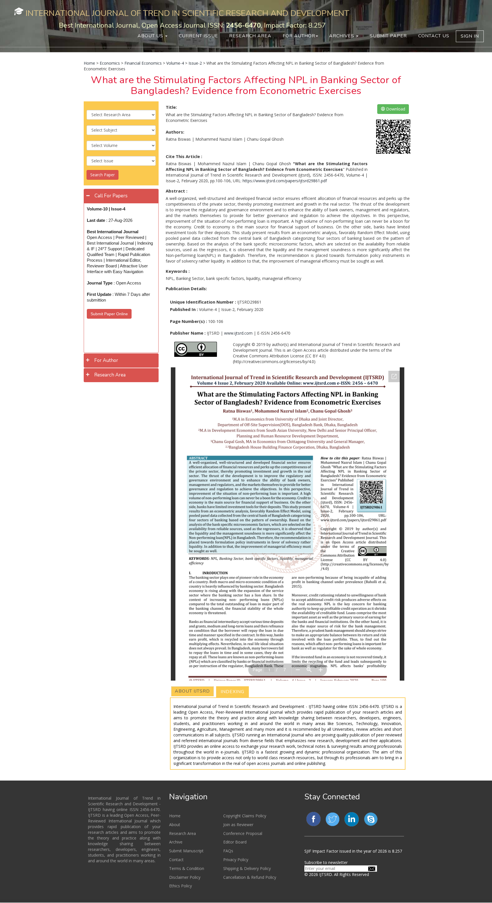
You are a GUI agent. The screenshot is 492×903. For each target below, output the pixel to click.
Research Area (250, 36)
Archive (176, 842)
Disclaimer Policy (184, 877)
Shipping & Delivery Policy (247, 868)
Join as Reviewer (238, 824)
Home (89, 63)
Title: (171, 107)
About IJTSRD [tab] (192, 691)
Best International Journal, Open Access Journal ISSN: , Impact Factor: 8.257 (192, 25)
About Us (151, 36)
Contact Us (433, 36)
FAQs (228, 850)
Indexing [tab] (232, 692)
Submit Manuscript (186, 850)
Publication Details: (186, 288)
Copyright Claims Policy (244, 815)
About (174, 824)
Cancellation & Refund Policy (249, 877)
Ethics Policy (180, 885)
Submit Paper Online (109, 314)
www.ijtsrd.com (238, 333)
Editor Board (235, 842)
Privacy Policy (235, 859)
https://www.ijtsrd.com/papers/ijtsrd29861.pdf (285, 180)
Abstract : (176, 191)
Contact (176, 859)
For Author (299, 36)
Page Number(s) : (188, 321)
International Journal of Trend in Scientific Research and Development (187, 13)
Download (395, 109)
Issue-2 (195, 63)
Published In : (184, 309)
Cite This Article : (184, 156)
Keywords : (178, 271)
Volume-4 (175, 63)
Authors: (175, 132)
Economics (110, 63)
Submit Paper (388, 36)
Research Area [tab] (110, 375)
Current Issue (198, 36)
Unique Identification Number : (203, 302)
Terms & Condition (186, 868)
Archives (342, 36)
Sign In (470, 36)
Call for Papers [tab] (111, 196)
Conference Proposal (242, 833)
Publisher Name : (188, 333)
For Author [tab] (106, 360)
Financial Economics (143, 63)
